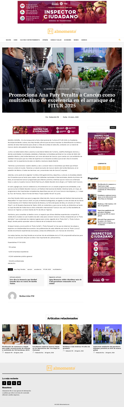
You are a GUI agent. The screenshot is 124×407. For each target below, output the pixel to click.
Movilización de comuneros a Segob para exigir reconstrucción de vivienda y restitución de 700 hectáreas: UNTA (107, 187)
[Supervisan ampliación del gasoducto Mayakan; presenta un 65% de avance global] (92, 212)
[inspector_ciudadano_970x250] (62, 12)
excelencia (37, 269)
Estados (76, 89)
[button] (108, 40)
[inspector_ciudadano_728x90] (46, 133)
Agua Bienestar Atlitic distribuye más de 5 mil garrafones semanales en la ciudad (65, 281)
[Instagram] (9, 383)
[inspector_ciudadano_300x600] (101, 282)
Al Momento (49, 89)
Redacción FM (54, 117)
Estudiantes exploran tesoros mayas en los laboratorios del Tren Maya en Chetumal (107, 197)
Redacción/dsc (39, 352)
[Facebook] (95, 168)
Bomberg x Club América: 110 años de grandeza (107, 204)
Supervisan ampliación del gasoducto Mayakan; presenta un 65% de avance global (106, 213)
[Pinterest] (104, 168)
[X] (100, 168)
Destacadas (63, 89)
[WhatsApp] (108, 168)
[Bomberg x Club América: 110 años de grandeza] (92, 205)
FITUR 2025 (47, 269)
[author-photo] (3, 353)
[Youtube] (19, 383)
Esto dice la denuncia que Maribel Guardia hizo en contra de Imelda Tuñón (23, 281)
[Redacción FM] (12, 296)
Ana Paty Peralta (19, 269)
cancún (29, 269)
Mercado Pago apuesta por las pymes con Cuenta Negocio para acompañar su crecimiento (106, 221)
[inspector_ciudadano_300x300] (101, 154)
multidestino (57, 269)
